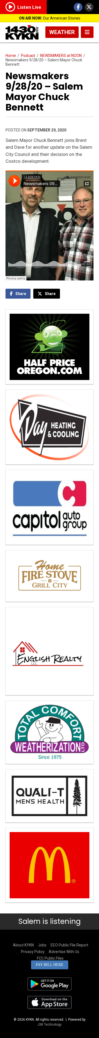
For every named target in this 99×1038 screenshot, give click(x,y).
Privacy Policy (33, 951)
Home (11, 55)
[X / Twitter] (89, 7)
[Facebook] (78, 7)
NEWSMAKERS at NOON (61, 55)
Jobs (42, 945)
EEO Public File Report (69, 945)
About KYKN (23, 945)
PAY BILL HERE (50, 965)
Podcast (28, 55)
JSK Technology (49, 1024)
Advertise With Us (64, 951)
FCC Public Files (50, 958)
